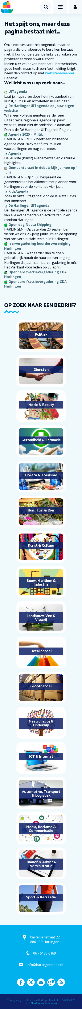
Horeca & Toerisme (41, 475)
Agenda (14, 153)
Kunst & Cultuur (41, 545)
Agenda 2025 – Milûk (25, 134)
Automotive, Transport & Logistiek (41, 794)
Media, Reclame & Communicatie (41, 829)
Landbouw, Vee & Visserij (40, 618)
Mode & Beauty (41, 405)
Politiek (41, 334)
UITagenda (17, 91)
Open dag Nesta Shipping (30, 224)
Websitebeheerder (59, 73)
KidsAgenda (18, 191)
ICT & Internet (41, 756)
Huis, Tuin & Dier (41, 510)
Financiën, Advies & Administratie (41, 864)
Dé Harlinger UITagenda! (29, 205)
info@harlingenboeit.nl (45, 964)
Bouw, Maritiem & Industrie (41, 583)
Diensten (40, 370)
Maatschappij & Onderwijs (41, 723)
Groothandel (41, 686)
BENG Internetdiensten (44, 1003)
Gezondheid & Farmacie (41, 440)
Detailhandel (41, 651)
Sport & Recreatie (41, 897)
